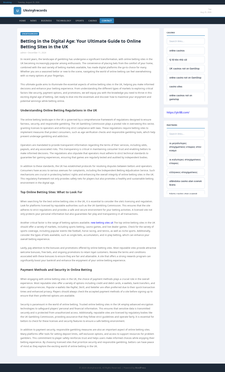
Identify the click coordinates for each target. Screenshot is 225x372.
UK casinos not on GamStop (184, 68)
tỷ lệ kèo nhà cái (178, 59)
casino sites (175, 86)
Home (22, 20)
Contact (107, 20)
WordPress (140, 367)
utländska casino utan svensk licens (185, 183)
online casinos (177, 50)
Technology (63, 20)
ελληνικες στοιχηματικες (183, 172)
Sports (80, 20)
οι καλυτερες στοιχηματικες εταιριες (185, 161)
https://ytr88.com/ (178, 112)
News (33, 20)
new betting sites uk (102, 222)
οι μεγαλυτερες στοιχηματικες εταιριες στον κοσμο (185, 147)
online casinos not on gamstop (180, 97)
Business (46, 20)
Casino (92, 20)
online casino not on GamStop (185, 77)
